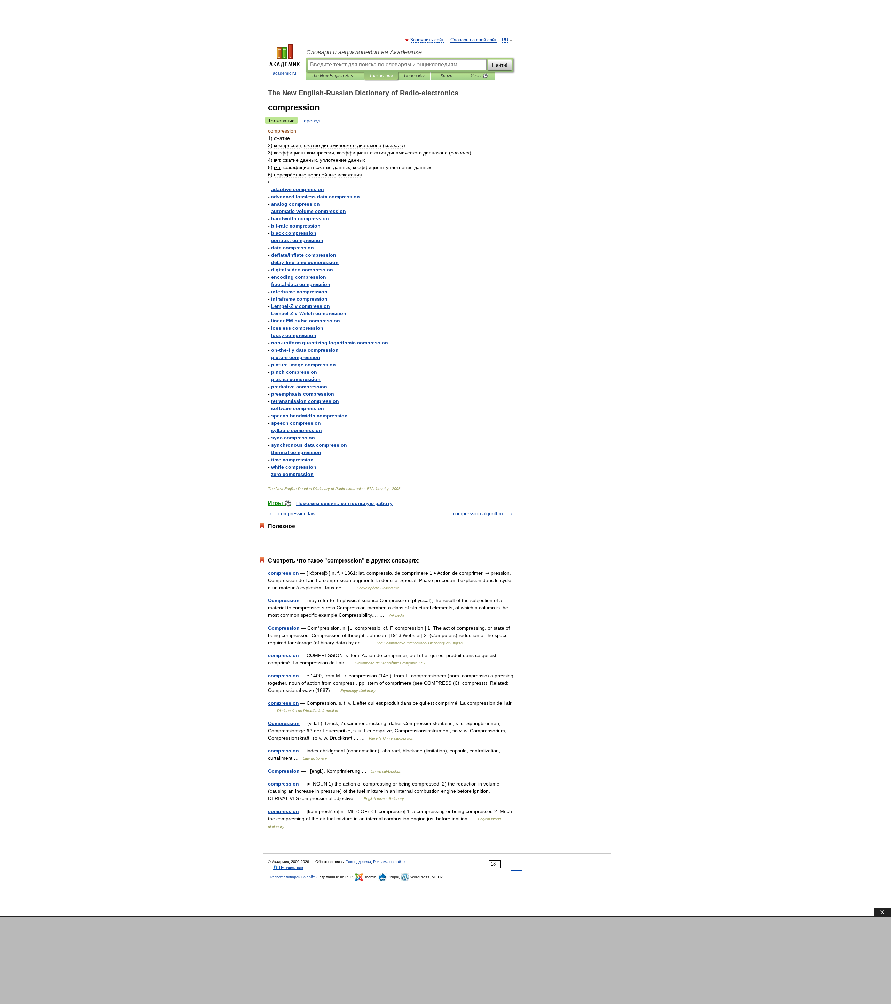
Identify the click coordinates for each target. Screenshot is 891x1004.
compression (283, 573)
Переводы (414, 75)
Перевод (310, 120)
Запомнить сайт (427, 40)
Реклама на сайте (389, 862)
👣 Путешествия (288, 867)
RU (505, 40)
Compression (284, 600)
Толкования (381, 75)
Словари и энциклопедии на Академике (364, 52)
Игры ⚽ (479, 75)
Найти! (499, 65)
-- (305, 262)
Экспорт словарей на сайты (292, 877)
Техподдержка (358, 862)
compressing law (296, 513)
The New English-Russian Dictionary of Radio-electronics (335, 75)
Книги (446, 75)
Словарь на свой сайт (473, 40)
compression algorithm (478, 513)
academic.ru (284, 73)
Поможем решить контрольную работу (344, 503)
